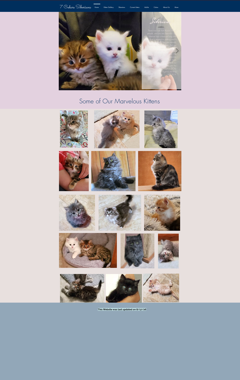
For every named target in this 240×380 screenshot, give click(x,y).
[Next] (177, 51)
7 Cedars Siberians (75, 7)
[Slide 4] (123, 87)
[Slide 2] (127, 87)
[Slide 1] (117, 87)
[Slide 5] (113, 87)
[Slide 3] (120, 87)
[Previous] (63, 51)
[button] (122, 6)
